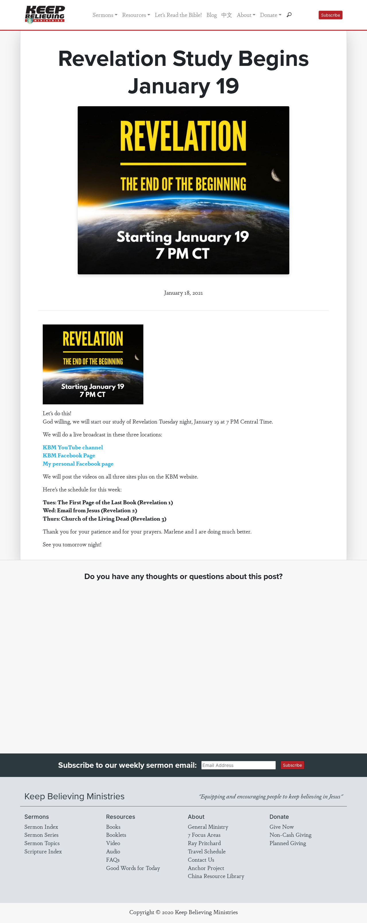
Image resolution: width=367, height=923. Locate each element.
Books (113, 826)
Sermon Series (41, 834)
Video (113, 843)
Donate (268, 15)
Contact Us (201, 859)
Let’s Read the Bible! (178, 15)
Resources (134, 15)
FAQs (113, 859)
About (244, 15)
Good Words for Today (133, 868)
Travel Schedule (207, 851)
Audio (113, 851)
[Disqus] (184, 661)
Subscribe (330, 15)
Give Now (282, 826)
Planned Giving (288, 843)
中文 (226, 15)
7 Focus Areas (204, 834)
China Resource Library (216, 876)
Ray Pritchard (204, 843)
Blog (211, 15)
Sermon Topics (42, 843)
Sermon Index (41, 826)
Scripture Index (43, 851)
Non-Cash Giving (290, 834)
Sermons (103, 15)
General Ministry (208, 826)
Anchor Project (206, 868)
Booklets (116, 834)
